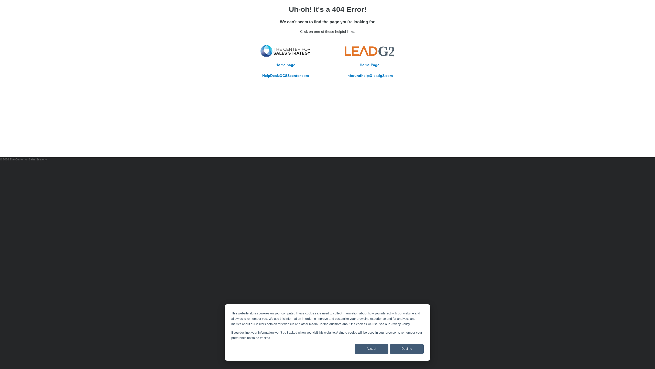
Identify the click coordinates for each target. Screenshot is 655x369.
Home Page (369, 65)
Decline (406, 349)
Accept (371, 349)
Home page (285, 65)
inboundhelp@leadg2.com (369, 76)
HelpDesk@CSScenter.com (285, 76)
